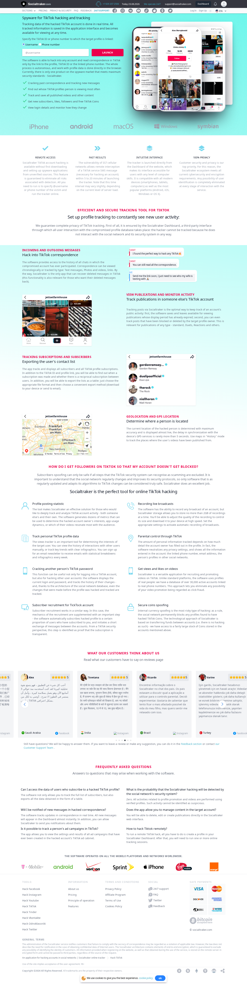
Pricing (43, 10)
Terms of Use (113, 900)
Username (31, 44)
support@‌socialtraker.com (178, 4)
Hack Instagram (31, 894)
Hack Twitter (29, 929)
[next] (222, 704)
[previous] (25, 704)
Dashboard (203, 3)
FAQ (76, 10)
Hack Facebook (31, 889)
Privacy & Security (60, 10)
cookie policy (146, 977)
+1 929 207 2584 (111, 3)
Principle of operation (81, 900)
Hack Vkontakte (31, 918)
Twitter (157, 900)
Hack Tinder (29, 912)
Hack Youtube (30, 900)
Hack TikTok (29, 906)
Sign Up (203, 10)
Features (73, 906)
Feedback (86, 10)
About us (73, 889)
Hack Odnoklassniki (34, 923)
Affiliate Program (115, 894)
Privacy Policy (113, 889)
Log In (193, 10)
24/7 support (101, 10)
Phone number (51, 44)
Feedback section (192, 744)
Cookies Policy (113, 906)
